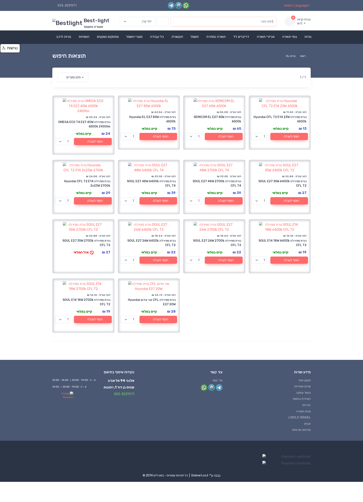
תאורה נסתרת (216, 37)
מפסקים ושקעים (108, 37)
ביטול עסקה (303, 393)
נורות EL (291, 56)
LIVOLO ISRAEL (299, 417)
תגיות (307, 424)
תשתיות (84, 37)
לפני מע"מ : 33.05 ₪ (163, 176)
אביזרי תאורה (266, 37)
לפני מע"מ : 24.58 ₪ (98, 176)
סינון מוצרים (73, 77)
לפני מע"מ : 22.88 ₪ (294, 176)
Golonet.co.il (199, 475)
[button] (10, 48)
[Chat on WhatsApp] (186, 5)
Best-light (96, 21)
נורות (307, 37)
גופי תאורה (289, 37)
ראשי (303, 56)
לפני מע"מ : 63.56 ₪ (163, 112)
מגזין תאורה (303, 411)
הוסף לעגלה (95, 141)
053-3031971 (67, 5)
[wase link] (178, 5)
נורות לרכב (63, 37)
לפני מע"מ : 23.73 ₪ (164, 295)
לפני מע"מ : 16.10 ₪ (294, 235)
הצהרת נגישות (302, 399)
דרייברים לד (241, 37)
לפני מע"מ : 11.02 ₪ (294, 112)
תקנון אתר (304, 380)
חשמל (195, 37)
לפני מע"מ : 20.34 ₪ (98, 117)
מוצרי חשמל (134, 37)
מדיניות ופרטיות (301, 430)
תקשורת (177, 37)
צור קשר (217, 380)
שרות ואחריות (302, 386)
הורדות (306, 405)
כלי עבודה (157, 37)
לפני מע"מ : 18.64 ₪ (163, 235)
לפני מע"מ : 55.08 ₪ (229, 112)
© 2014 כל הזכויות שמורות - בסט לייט (165, 475)
